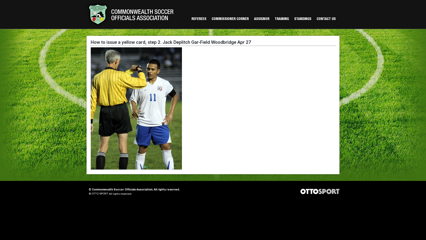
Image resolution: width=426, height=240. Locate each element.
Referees (198, 19)
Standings (302, 19)
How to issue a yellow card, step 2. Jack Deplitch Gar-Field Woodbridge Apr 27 (171, 42)
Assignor (261, 19)
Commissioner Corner (230, 19)
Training (282, 19)
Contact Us (326, 19)
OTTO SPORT (100, 193)
